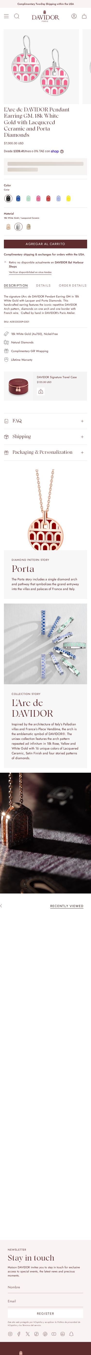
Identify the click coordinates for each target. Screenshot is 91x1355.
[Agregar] (41, 391)
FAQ (17, 421)
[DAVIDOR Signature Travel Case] (18, 386)
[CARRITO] (84, 16)
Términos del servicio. (31, 1325)
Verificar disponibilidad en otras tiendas (30, 272)
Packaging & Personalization (42, 452)
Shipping (22, 436)
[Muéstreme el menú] (6, 16)
